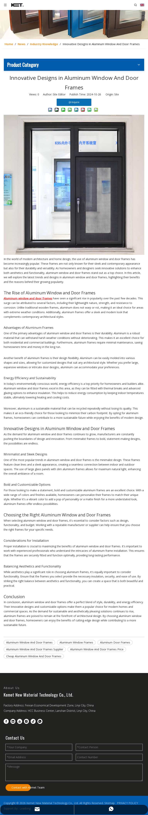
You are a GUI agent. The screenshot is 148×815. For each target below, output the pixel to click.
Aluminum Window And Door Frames (29, 642)
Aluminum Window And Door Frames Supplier (34, 649)
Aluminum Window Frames (76, 642)
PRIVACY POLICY (127, 803)
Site (116, 94)
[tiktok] (33, 721)
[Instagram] (26, 721)
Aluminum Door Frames (115, 642)
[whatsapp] (39, 721)
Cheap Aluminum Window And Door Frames (33, 656)
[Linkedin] (12, 721)
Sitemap (109, 803)
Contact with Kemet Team (21, 787)
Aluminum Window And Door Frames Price (97, 649)
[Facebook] (6, 721)
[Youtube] (19, 721)
